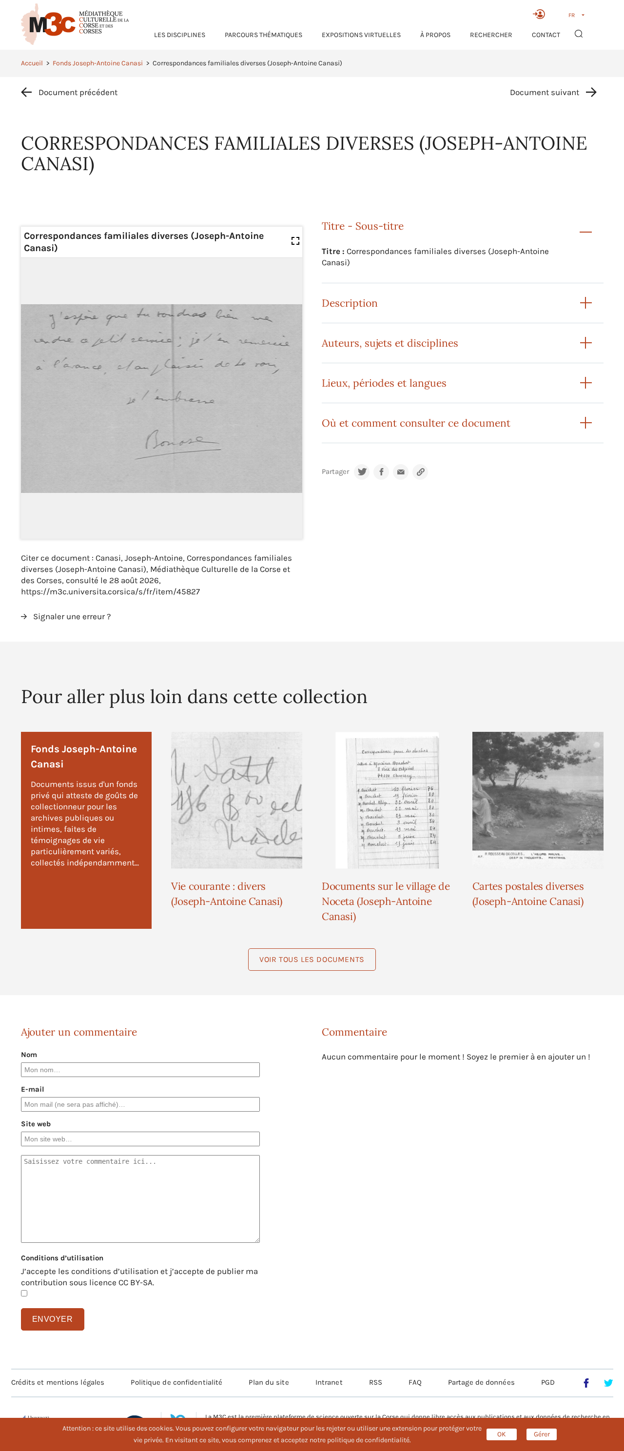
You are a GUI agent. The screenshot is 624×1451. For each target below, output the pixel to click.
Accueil (32, 63)
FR (571, 15)
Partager (335, 471)
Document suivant (544, 92)
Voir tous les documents (312, 959)
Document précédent (78, 92)
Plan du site (269, 1382)
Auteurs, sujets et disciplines (390, 343)
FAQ (415, 1382)
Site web (36, 1123)
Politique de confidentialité (176, 1382)
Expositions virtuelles (361, 35)
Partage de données (481, 1382)
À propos (435, 35)
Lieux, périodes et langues (384, 383)
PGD (548, 1382)
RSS (375, 1382)
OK (501, 1434)
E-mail (32, 1089)
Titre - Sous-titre (363, 226)
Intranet (329, 1382)
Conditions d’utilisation (62, 1258)
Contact (546, 35)
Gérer (542, 1434)
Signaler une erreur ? (72, 616)
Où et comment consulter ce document (416, 423)
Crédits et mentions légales (58, 1382)
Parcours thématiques (263, 35)
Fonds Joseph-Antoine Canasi (98, 63)
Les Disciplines (179, 35)
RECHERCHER (491, 35)
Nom (29, 1054)
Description (350, 303)
